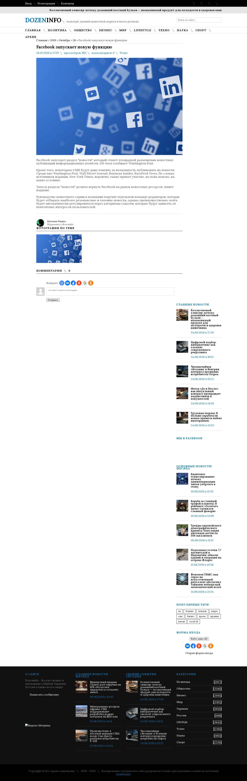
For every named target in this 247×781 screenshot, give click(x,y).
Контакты (67, 3)
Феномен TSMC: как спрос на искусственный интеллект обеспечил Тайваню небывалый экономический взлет (206, 580)
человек (202, 611)
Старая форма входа (199, 653)
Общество (183, 688)
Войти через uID (199, 639)
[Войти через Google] (85, 283)
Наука (181, 735)
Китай (181, 621)
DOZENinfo (123, 774)
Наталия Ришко (56, 221)
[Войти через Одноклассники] (90, 283)
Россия (181, 715)
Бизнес (181, 695)
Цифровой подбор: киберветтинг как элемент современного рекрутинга (203, 347)
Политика (183, 681)
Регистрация (46, 3)
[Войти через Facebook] (73, 283)
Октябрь (64, 40)
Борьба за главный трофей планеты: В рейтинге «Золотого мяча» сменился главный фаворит (204, 506)
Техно (124, 52)
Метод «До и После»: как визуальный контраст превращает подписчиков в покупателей (206, 393)
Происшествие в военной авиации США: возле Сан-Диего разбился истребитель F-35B (105, 736)
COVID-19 (193, 621)
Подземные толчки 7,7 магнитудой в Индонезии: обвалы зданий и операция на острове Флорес (206, 555)
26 (74, 40)
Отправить (53, 300)
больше (190, 611)
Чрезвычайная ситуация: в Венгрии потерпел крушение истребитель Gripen (205, 370)
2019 (53, 40)
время (202, 616)
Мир (180, 702)
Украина (214, 616)
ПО (179, 611)
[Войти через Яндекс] (78, 283)
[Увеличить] (59, 248)
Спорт (181, 742)
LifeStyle (182, 722)
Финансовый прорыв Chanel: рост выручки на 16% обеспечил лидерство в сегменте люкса (105, 687)
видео (214, 611)
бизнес (190, 616)
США (180, 616)
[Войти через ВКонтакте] (67, 283)
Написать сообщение (44, 694)
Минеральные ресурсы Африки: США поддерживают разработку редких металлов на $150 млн (104, 711)
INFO (43, 20)
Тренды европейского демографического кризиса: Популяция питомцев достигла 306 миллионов (206, 530)
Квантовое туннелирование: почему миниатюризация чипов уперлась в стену (203, 480)
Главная (41, 40)
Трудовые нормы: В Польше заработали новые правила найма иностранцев (206, 417)
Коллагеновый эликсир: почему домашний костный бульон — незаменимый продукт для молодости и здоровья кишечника (128, 10)
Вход (28, 3)
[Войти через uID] (61, 283)
